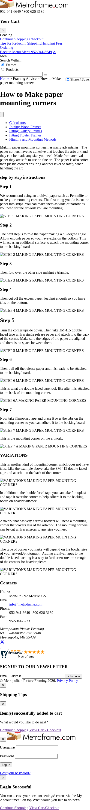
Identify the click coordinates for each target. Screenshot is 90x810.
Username (7, 747)
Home (4, 79)
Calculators (17, 123)
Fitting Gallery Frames (25, 131)
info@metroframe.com (25, 604)
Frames (11, 65)
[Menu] (2, 114)
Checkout (36, 39)
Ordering (6, 47)
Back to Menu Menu (15, 52)
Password (7, 756)
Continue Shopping (14, 39)
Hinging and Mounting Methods (32, 139)
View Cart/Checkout (44, 808)
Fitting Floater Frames (25, 135)
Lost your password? (15, 773)
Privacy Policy (67, 681)
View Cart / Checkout (45, 730)
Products (12, 69)
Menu (4, 56)
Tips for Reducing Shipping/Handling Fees (31, 43)
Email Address (11, 676)
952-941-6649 (41, 52)
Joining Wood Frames (25, 127)
